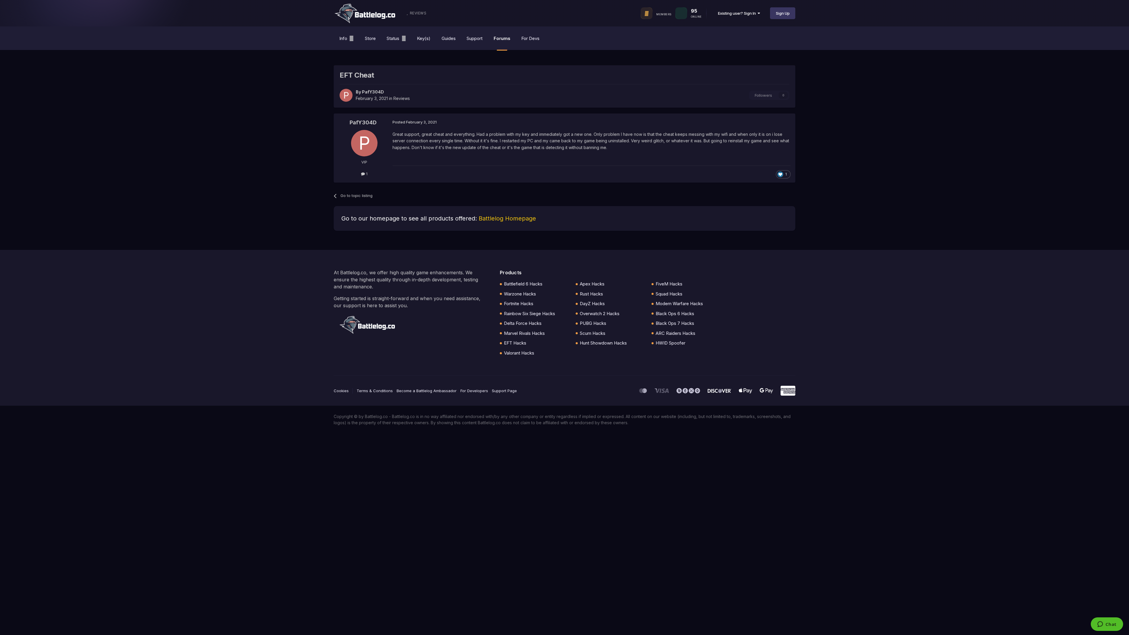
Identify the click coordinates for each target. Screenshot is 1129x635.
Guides (449, 38)
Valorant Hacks (519, 353)
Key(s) (423, 38)
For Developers (474, 390)
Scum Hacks (592, 333)
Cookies (341, 390)
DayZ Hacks (592, 303)
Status (393, 38)
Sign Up (783, 13)
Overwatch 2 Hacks (599, 313)
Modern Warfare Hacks (679, 303)
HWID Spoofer (670, 343)
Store (370, 38)
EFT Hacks (515, 343)
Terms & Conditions (375, 390)
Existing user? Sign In (738, 13)
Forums (502, 38)
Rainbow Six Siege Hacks (529, 313)
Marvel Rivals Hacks (524, 333)
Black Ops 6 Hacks (675, 313)
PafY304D (373, 91)
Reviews (401, 98)
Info (343, 38)
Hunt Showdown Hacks (603, 343)
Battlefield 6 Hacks (523, 284)
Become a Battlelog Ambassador (427, 390)
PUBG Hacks (593, 323)
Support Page (504, 390)
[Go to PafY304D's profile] (346, 95)
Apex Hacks (592, 284)
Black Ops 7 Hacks (675, 323)
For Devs (530, 38)
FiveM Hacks (669, 284)
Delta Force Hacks (523, 323)
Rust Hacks (591, 294)
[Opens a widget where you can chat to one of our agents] (1106, 624)
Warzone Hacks (520, 294)
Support (474, 38)
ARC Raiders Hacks (675, 333)
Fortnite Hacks (518, 303)
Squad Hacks (669, 294)
